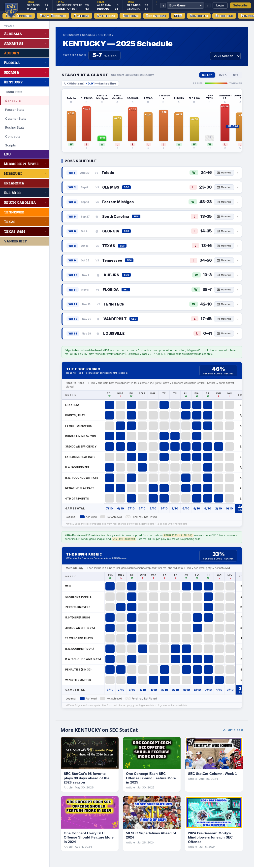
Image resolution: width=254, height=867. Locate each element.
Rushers (130, 16)
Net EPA (207, 75)
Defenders (156, 16)
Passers (81, 16)
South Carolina (115, 216)
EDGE (178, 16)
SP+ (235, 75)
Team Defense (53, 16)
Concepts (199, 16)
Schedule (224, 16)
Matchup (226, 172)
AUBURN (111, 275)
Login (220, 5)
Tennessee (112, 260)
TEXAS (108, 246)
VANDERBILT (115, 319)
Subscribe (240, 5)
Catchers (106, 16)
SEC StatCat (71, 35)
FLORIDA (111, 289)
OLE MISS (110, 187)
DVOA (222, 75)
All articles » (233, 730)
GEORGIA (111, 231)
